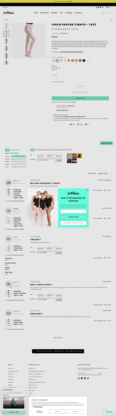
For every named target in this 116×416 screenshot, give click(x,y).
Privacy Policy (38, 407)
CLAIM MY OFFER (73, 217)
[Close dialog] (87, 190)
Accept (57, 411)
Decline (75, 411)
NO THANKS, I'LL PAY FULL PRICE (73, 223)
